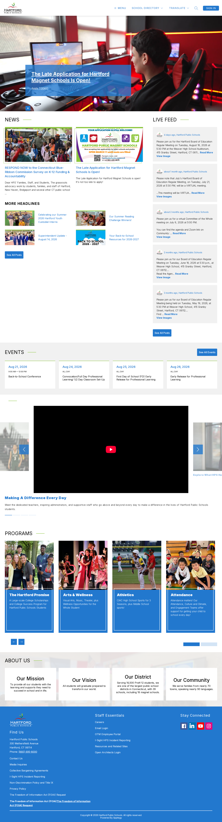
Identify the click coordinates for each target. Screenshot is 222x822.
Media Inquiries (18, 764)
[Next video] (198, 449)
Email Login (101, 728)
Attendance (182, 595)
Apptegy (117, 817)
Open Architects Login (108, 752)
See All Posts (14, 254)
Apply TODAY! (39, 88)
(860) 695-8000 (28, 751)
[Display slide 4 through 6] (209, 644)
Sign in (211, 8)
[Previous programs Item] (14, 642)
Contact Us (16, 758)
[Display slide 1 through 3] (191, 644)
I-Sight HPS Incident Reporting (27, 776)
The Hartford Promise (29, 595)
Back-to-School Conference (25, 376)
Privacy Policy (18, 788)
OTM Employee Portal (108, 734)
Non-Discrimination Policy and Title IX (31, 782)
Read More (206, 152)
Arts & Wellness (78, 595)
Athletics (125, 595)
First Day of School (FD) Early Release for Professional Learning (136, 378)
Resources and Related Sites (111, 746)
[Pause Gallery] (28, 108)
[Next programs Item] (21, 642)
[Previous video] (24, 449)
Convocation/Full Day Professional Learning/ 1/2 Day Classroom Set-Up (84, 378)
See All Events (207, 352)
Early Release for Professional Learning (188, 378)
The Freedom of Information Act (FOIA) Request (38, 794)
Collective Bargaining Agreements (29, 770)
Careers (99, 722)
